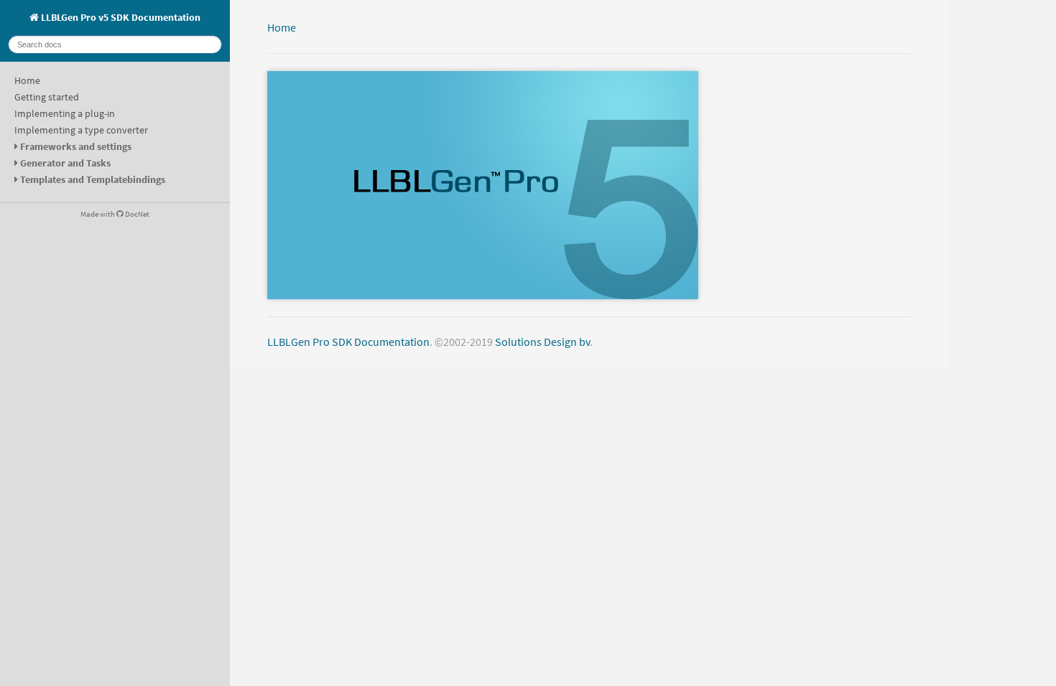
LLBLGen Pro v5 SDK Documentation (119, 17)
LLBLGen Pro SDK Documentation (348, 341)
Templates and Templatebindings (92, 179)
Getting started (46, 96)
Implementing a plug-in (64, 113)
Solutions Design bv (542, 341)
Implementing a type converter (81, 129)
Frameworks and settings (75, 146)
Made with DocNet (114, 214)
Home (27, 80)
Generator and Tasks (65, 162)
